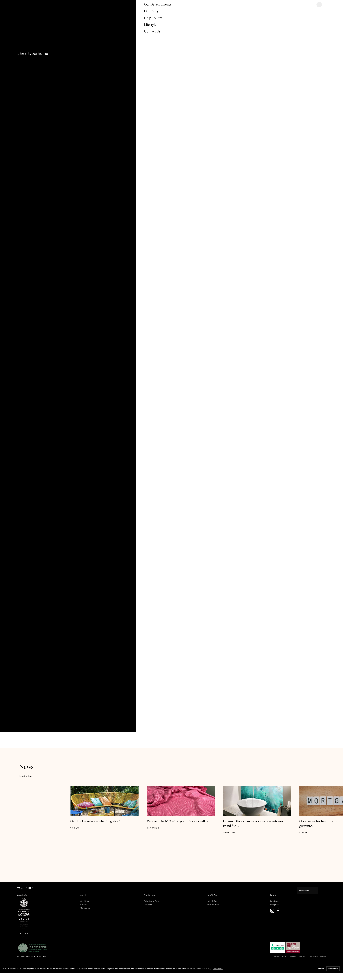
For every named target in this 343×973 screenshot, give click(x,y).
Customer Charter (318, 956)
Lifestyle (150, 24)
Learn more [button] (218, 969)
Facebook (274, 901)
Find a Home (304, 891)
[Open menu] (319, 4)
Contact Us (152, 31)
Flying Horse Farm (151, 901)
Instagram (274, 905)
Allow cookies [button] (333, 969)
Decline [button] (321, 969)
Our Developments (157, 4)
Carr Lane (148, 905)
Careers (83, 905)
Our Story (151, 11)
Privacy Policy (280, 956)
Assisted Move (213, 905)
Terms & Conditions (298, 956)
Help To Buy (153, 17)
